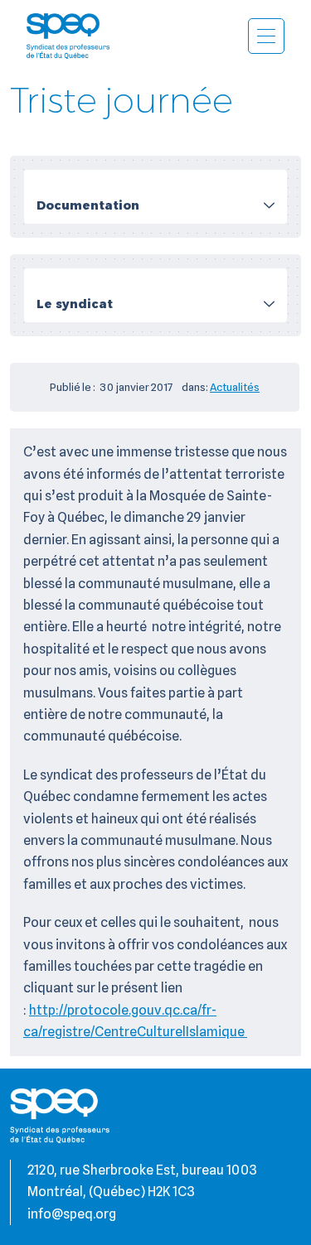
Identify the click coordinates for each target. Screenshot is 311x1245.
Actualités (235, 386)
